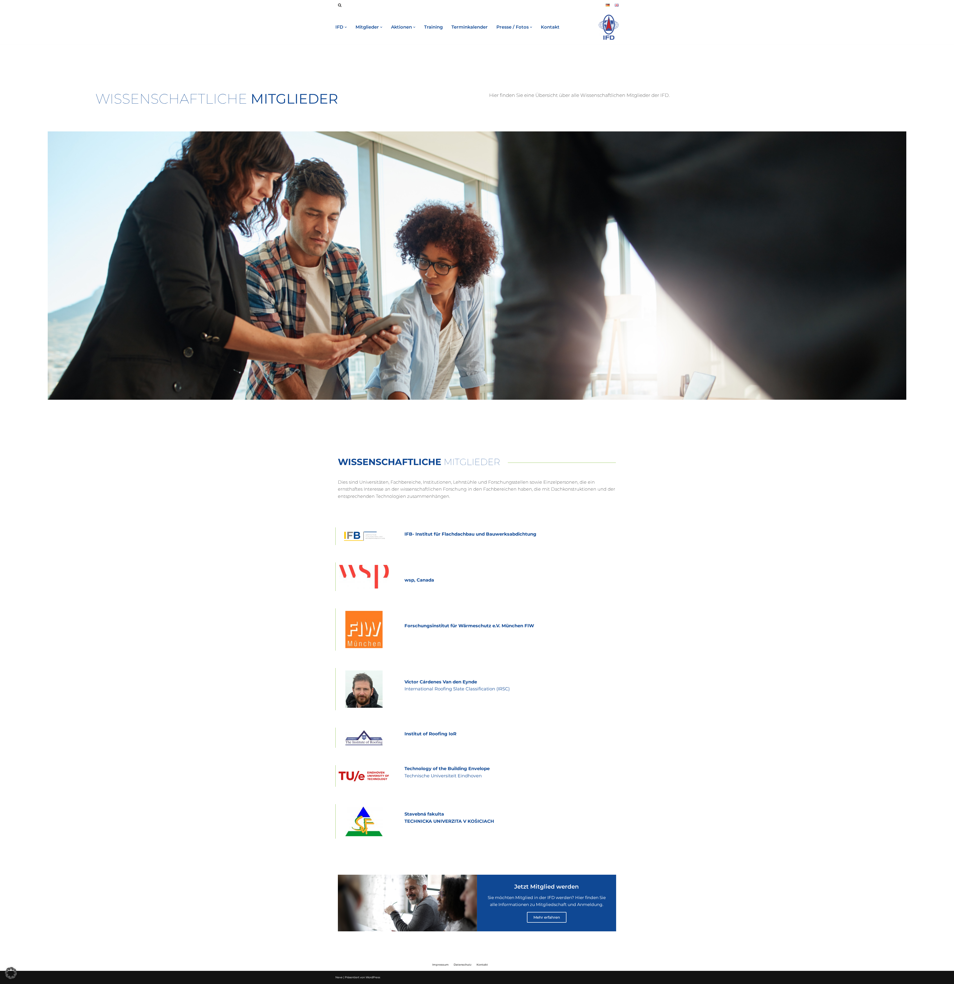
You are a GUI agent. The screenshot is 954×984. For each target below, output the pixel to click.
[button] (11, 973)
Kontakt (550, 27)
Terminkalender (469, 27)
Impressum (440, 964)
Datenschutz (463, 964)
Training (433, 27)
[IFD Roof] (609, 27)
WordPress (373, 977)
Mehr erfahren (546, 917)
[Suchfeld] (340, 5)
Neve (339, 977)
